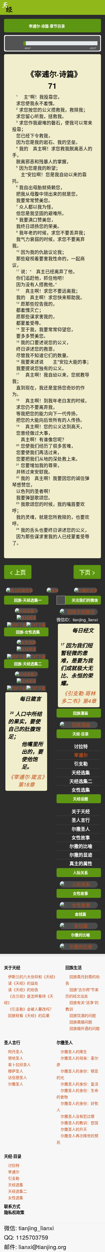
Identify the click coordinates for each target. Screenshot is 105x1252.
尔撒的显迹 (80, 854)
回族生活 (73, 968)
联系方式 (12, 1206)
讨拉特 (81, 746)
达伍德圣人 (17, 1077)
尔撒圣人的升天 (74, 1129)
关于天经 (81, 811)
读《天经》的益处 (23, 983)
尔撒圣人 (81, 829)
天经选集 (81, 772)
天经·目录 (12, 1156)
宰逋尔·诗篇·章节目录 (47, 26)
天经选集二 (80, 781)
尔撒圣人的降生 (74, 1051)
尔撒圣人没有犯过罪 (77, 1116)
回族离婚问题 (80, 1022)
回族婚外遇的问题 (84, 1028)
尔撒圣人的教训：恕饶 (79, 1122)
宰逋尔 (81, 755)
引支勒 (81, 763)
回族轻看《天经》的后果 (29, 1015)
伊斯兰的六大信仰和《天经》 (32, 976)
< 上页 (18, 572)
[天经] (7, 7)
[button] (13, 43)
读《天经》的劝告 (23, 989)
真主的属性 (80, 863)
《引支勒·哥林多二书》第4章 (78, 697)
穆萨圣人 (15, 1071)
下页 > (87, 572)
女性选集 (81, 790)
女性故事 (81, 837)
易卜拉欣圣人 (19, 1064)
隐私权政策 (14, 1212)
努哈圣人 (15, 1058)
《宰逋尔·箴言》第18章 (26, 780)
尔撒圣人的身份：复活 (79, 1084)
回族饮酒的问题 (82, 1015)
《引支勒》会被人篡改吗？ (30, 1009)
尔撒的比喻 (80, 846)
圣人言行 (81, 820)
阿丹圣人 (15, 1051)
